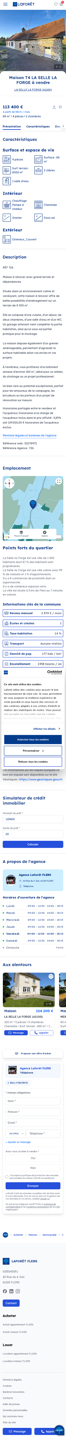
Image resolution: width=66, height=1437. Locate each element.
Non (33, 1168)
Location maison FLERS (16, 1361)
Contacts (8, 1398)
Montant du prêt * (13, 813)
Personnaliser (31, 750)
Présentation (12, 126)
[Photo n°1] (29, 990)
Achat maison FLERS (15, 1332)
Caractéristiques (38, 126)
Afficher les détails (44, 728)
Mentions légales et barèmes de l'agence (30, 435)
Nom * (12, 1101)
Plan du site (9, 1422)
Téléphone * (37, 1133)
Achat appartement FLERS (18, 1324)
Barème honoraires (22, 1391)
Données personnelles (15, 1410)
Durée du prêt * (11, 828)
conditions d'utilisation (37, 1207)
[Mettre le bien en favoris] (60, 107)
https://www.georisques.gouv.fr (41, 779)
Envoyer (33, 1185)
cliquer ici (45, 1198)
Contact (11, 1303)
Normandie (50, 1234)
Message (18, 1032)
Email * (12, 1122)
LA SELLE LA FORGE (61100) (33, 89)
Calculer (33, 844)
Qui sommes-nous (13, 1416)
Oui (33, 1158)
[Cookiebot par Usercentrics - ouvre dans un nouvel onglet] (47, 672)
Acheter (18, 1234)
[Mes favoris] (56, 4)
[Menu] (5, 4)
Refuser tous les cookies (33, 761)
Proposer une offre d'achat (36, 1053)
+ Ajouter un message (18, 1142)
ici (53, 1178)
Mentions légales (12, 1379)
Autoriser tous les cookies (33, 739)
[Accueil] (5, 1235)
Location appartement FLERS (20, 1353)
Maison (33, 1234)
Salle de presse (11, 1404)
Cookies (7, 1385)
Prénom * (13, 1112)
